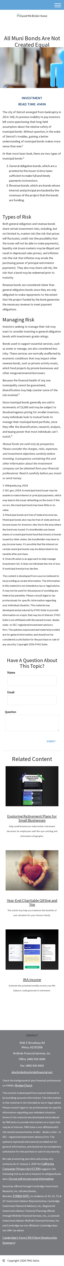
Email (10, 692)
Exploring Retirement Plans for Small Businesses (32, 818)
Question (10, 712)
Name (11, 672)
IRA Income (32, 979)
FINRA (17, 1196)
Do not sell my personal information (31, 1178)
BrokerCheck (23, 1085)
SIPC (26, 1196)
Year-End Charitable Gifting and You (32, 902)
